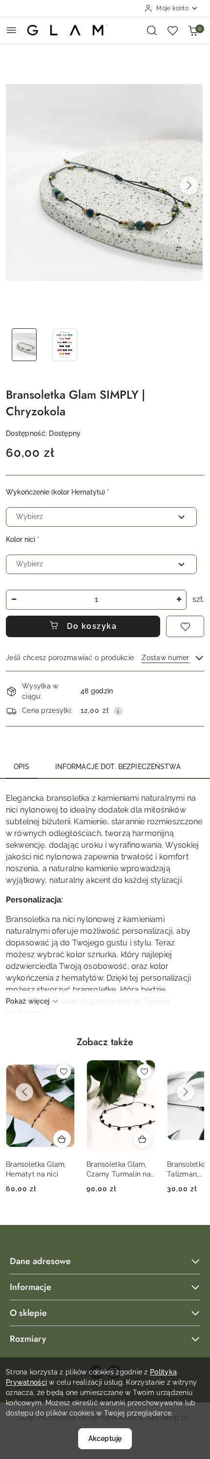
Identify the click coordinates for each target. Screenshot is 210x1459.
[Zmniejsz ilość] (13, 599)
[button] (189, 186)
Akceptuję (105, 1438)
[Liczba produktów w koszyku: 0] (193, 30)
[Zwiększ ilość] (178, 599)
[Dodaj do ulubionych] (185, 626)
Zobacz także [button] (105, 1042)
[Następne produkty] (185, 1092)
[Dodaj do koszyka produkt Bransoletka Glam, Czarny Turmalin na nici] (142, 1139)
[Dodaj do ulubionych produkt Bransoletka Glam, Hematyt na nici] (63, 1071)
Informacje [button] (30, 1287)
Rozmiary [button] (28, 1338)
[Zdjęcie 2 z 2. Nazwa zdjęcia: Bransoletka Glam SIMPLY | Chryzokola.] (64, 344)
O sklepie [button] (28, 1313)
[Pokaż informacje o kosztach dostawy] (118, 711)
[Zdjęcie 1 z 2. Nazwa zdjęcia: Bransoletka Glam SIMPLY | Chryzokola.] (24, 344)
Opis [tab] (22, 767)
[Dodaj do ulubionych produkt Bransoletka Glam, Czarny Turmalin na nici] (144, 1071)
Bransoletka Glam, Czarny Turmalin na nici (118, 1169)
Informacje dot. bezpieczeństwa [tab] (118, 767)
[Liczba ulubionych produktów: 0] (172, 30)
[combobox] (101, 517)
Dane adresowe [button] (40, 1261)
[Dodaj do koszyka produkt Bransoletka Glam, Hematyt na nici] (62, 1139)
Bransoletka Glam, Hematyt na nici (36, 1169)
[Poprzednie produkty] (24, 1092)
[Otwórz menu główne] (11, 30)
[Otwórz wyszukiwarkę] (152, 30)
